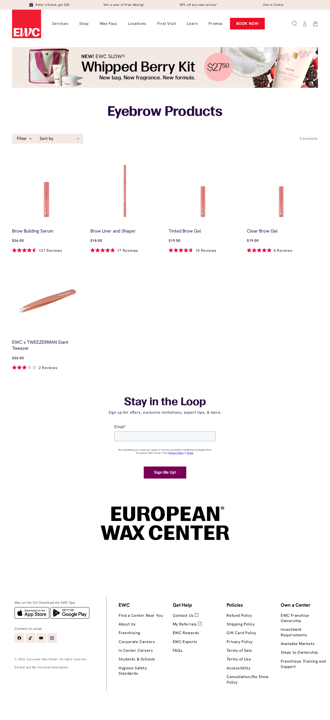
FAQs (177, 650)
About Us (127, 624)
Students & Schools (137, 659)
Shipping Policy (241, 624)
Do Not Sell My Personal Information (41, 667)
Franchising (129, 632)
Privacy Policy (239, 641)
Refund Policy (239, 615)
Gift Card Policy (241, 632)
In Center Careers (136, 650)
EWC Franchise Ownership (295, 618)
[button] (294, 23)
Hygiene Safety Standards (133, 670)
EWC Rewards (186, 632)
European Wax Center (42, 659)
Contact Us (184, 615)
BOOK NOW (247, 23)
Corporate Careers (137, 641)
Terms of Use (239, 659)
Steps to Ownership (299, 652)
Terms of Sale (239, 650)
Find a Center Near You (141, 615)
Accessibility (238, 668)
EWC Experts (185, 641)
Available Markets (298, 643)
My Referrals (185, 624)
